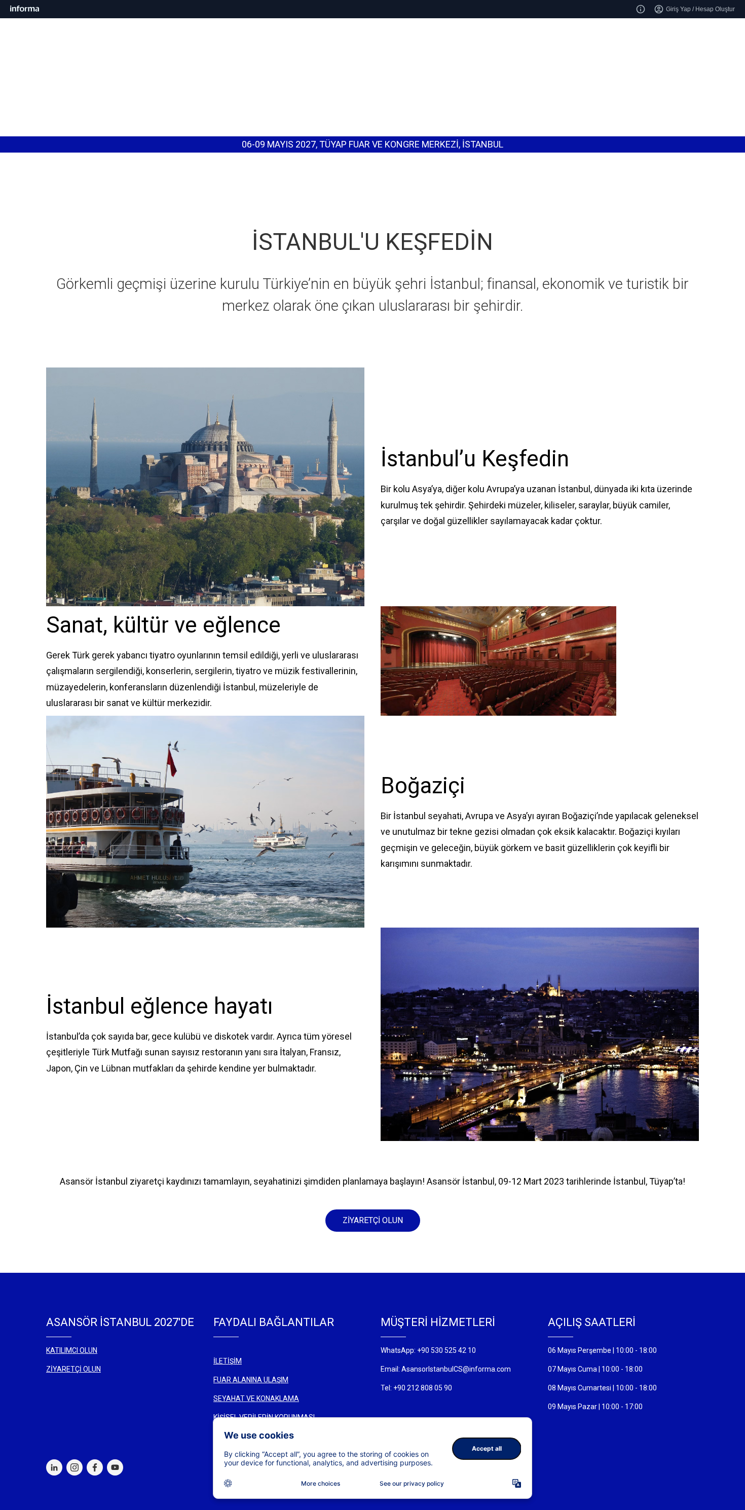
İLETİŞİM (227, 1361)
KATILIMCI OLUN (71, 1350)
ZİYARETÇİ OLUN (373, 1220)
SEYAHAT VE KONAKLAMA (256, 1398)
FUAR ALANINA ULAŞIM (250, 1380)
